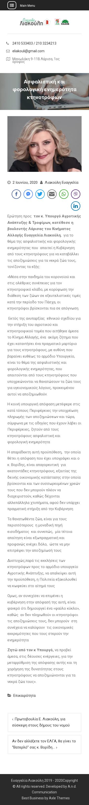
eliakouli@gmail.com (28, 51)
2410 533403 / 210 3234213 (34, 43)
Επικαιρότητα (24, 695)
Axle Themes (59, 798)
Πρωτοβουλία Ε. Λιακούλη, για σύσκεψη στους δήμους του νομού (41, 722)
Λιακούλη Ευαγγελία (61, 182)
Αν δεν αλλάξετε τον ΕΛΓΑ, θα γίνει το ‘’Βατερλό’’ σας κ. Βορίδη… (44, 744)
